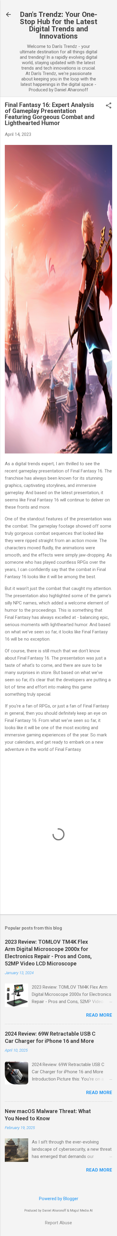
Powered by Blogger (58, 1198)
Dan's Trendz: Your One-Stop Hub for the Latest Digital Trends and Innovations (58, 25)
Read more (99, 1015)
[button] (108, 106)
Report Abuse (58, 1222)
